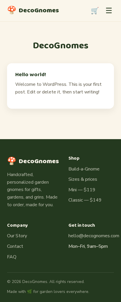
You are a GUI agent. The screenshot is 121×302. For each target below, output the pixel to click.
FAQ (11, 257)
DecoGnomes (33, 10)
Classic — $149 (85, 200)
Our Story (17, 236)
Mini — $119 (81, 190)
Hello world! (30, 74)
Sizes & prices (82, 179)
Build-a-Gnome (84, 169)
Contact (15, 246)
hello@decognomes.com (93, 236)
